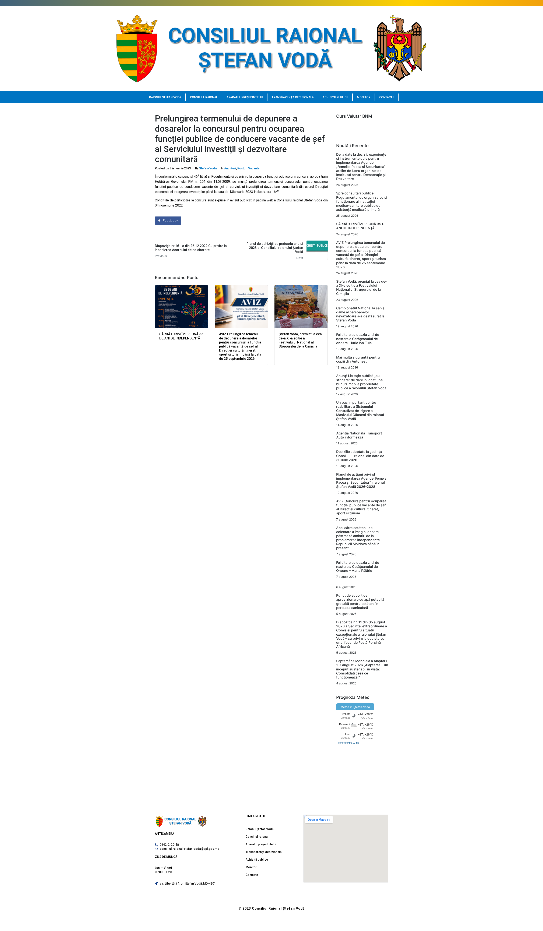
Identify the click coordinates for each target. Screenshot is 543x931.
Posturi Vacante (248, 168)
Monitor (363, 97)
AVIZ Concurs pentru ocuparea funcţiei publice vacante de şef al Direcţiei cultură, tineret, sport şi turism (361, 507)
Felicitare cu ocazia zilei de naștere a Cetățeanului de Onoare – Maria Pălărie (357, 566)
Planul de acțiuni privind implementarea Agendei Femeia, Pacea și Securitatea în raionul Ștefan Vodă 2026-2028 (362, 480)
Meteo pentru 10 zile (348, 742)
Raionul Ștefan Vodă (165, 97)
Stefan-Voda (208, 168)
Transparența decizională (293, 97)
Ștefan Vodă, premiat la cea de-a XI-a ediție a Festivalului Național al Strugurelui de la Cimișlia (361, 287)
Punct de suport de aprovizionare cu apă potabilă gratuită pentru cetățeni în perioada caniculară (360, 601)
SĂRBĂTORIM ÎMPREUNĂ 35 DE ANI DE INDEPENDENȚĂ (361, 226)
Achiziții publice (335, 97)
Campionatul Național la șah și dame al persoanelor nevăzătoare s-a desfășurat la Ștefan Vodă (360, 314)
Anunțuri (230, 168)
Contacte (386, 97)
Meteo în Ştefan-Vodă (355, 707)
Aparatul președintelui (245, 97)
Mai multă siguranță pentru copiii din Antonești (358, 359)
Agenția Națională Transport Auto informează (359, 435)
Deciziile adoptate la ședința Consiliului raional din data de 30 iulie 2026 (360, 455)
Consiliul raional (204, 97)
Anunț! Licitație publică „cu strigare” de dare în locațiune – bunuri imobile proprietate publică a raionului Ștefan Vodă (361, 382)
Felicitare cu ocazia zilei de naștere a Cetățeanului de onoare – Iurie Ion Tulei (357, 338)
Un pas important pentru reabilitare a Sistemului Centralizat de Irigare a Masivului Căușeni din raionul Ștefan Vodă (360, 410)
